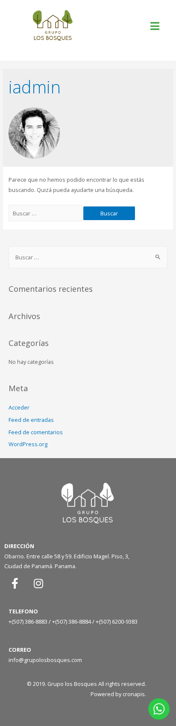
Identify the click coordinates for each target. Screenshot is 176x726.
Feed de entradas (31, 420)
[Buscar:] (46, 213)
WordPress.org (28, 444)
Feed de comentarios (36, 432)
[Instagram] (38, 583)
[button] (156, 26)
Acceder (19, 407)
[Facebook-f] (15, 583)
